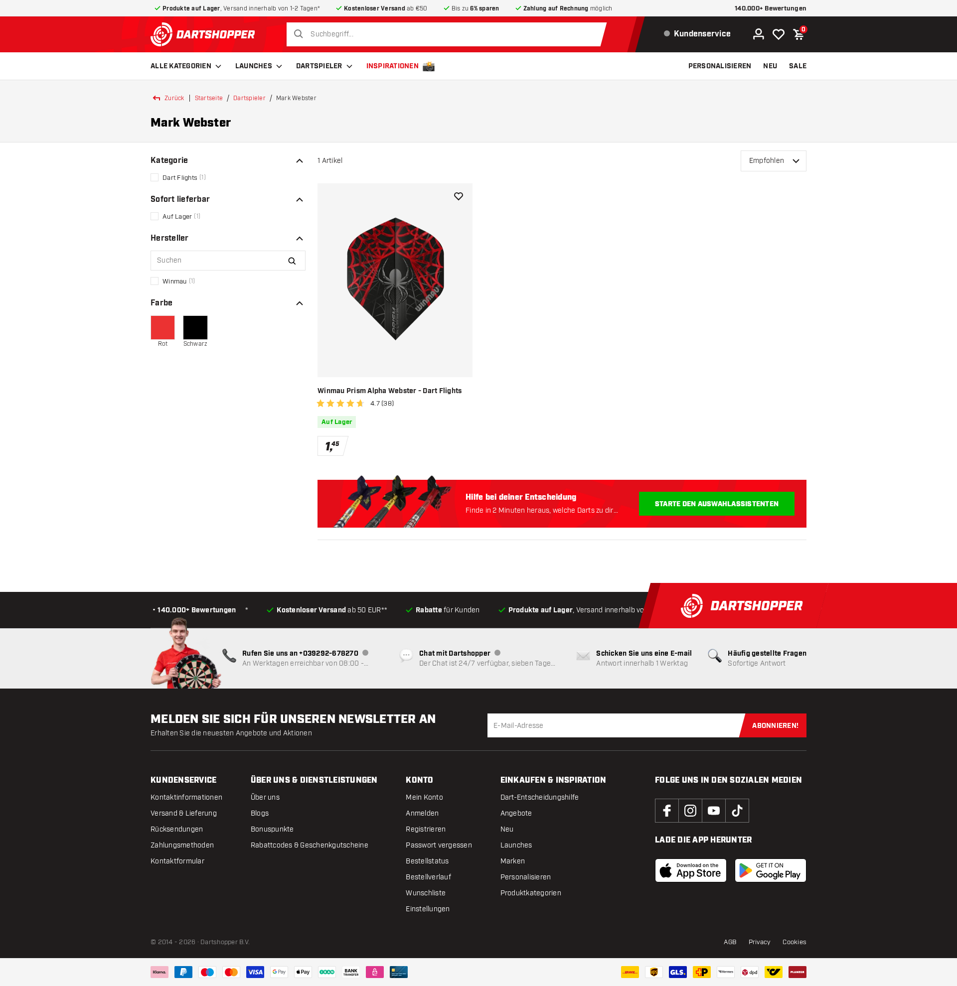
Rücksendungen (177, 829)
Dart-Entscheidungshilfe (539, 797)
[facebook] (667, 811)
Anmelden (422, 813)
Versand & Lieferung (184, 813)
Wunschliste (426, 893)
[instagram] (690, 811)
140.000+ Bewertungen (770, 8)
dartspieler (249, 98)
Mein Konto (424, 797)
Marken (512, 861)
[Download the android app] (770, 870)
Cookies (794, 942)
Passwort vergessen (439, 845)
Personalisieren (525, 877)
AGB (730, 942)
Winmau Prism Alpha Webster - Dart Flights (390, 391)
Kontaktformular (177, 861)
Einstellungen (428, 909)
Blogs (260, 813)
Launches (253, 66)
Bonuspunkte (272, 829)
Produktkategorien (530, 893)
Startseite (209, 98)
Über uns (265, 797)
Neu (507, 829)
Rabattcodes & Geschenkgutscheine (309, 845)
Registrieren (426, 829)
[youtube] (714, 811)
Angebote (516, 813)
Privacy (760, 942)
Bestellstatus (427, 861)
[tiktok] (737, 811)
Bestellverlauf (428, 877)
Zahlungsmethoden (182, 845)
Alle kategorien (181, 66)
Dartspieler (319, 66)
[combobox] (449, 34)
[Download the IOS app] (691, 870)
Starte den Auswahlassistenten (717, 504)
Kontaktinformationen (186, 797)
